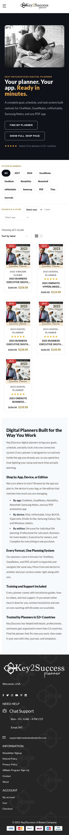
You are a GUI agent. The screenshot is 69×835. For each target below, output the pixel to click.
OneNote (9, 181)
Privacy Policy (10, 764)
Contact (7, 776)
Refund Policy (10, 758)
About (6, 781)
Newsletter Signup (12, 753)
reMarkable (10, 189)
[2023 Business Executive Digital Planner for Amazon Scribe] (18, 256)
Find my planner (21, 125)
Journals (9, 197)
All (6, 173)
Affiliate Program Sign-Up (16, 770)
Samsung (27, 189)
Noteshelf (43, 181)
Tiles (52, 189)
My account (9, 797)
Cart (5, 803)
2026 (29, 173)
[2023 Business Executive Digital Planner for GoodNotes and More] (18, 313)
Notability (26, 181)
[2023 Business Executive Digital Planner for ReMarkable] (51, 313)
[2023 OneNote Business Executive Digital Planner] (18, 371)
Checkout (8, 808)
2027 (17, 173)
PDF (41, 189)
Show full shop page (25, 136)
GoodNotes (45, 173)
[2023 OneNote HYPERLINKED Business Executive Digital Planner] (51, 256)
